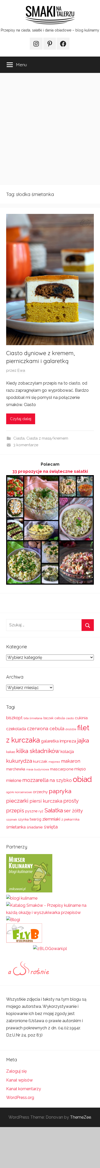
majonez (54, 761)
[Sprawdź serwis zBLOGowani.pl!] (50, 948)
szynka (23, 819)
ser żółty (73, 810)
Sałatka (53, 810)
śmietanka (16, 827)
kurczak (40, 761)
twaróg (35, 819)
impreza (68, 741)
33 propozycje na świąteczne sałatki (50, 471)
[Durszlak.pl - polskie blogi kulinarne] (21, 898)
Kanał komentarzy (23, 1088)
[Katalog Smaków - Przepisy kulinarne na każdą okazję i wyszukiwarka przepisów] (50, 912)
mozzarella (35, 780)
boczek (48, 718)
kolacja (67, 751)
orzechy (40, 792)
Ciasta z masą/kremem (47, 438)
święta (51, 826)
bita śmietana (33, 718)
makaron (70, 761)
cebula (60, 718)
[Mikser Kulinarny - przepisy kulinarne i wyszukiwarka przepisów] (29, 891)
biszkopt (14, 717)
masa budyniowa (37, 769)
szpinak (11, 819)
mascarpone (61, 769)
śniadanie (35, 827)
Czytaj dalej (20, 419)
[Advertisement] (50, 129)
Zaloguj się (16, 1071)
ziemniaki (51, 819)
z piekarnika (70, 819)
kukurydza (19, 761)
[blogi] (13, 919)
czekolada (16, 728)
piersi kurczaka (45, 801)
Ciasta (19, 438)
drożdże (70, 729)
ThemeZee (80, 1117)
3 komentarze (25, 445)
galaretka (50, 741)
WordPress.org (20, 1097)
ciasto (70, 718)
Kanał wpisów (19, 1080)
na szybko (60, 780)
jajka (83, 740)
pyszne (31, 811)
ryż (40, 811)
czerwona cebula (45, 728)
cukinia (81, 718)
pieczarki (17, 801)
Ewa (21, 370)
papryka (60, 791)
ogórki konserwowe (19, 792)
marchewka (15, 769)
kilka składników (37, 751)
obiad (82, 779)
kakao (10, 752)
